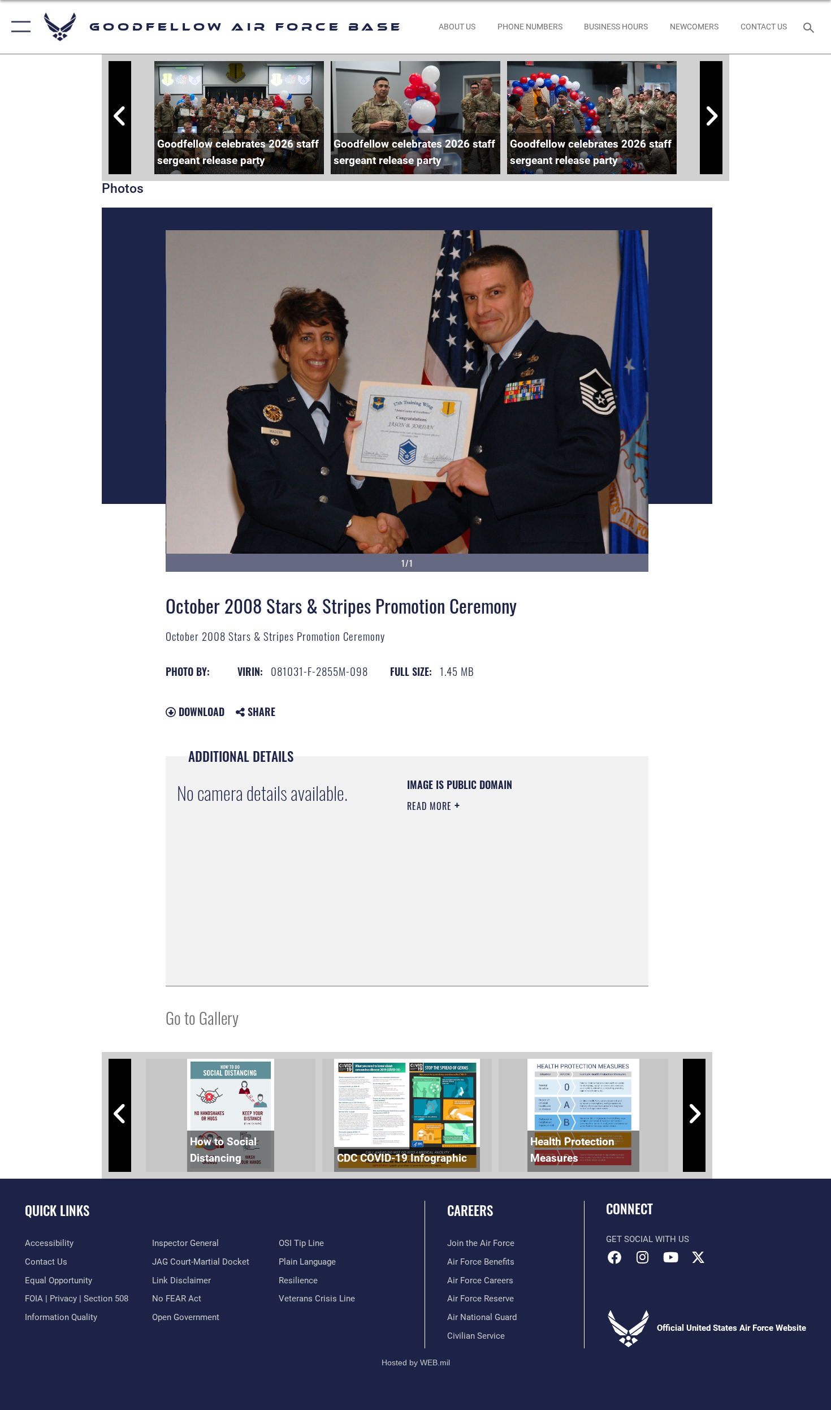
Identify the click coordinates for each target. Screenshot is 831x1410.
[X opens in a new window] (698, 1257)
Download (200, 711)
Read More (431, 806)
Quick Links (57, 1210)
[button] (18, 27)
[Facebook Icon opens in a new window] (614, 1257)
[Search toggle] (810, 26)
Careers (470, 1210)
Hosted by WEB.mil (416, 1362)
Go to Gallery (202, 1017)
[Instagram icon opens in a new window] (642, 1257)
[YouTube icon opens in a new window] (670, 1257)
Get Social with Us (647, 1239)
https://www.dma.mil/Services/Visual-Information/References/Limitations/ (475, 917)
